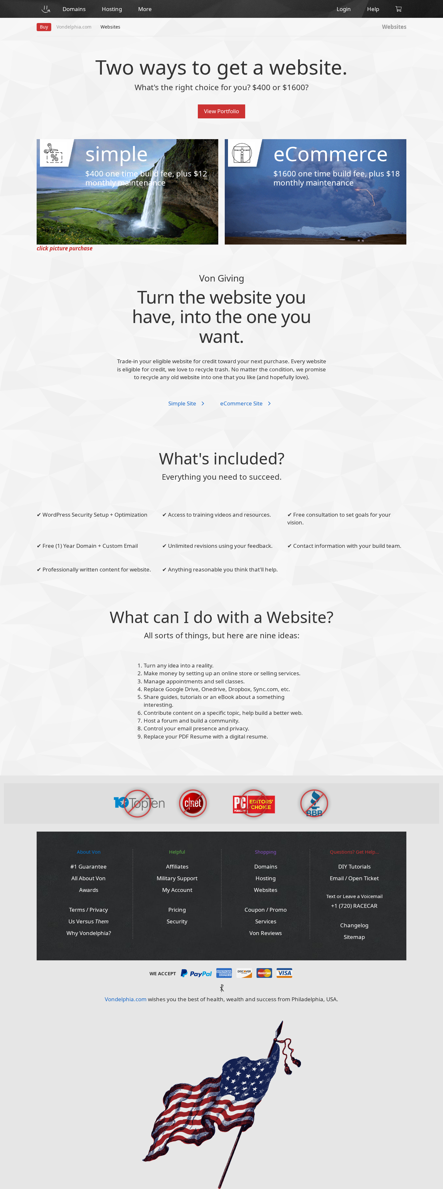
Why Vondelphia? (88, 933)
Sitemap (354, 937)
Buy (44, 27)
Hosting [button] (112, 9)
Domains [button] (74, 9)
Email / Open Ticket (354, 878)
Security (177, 921)
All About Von (88, 878)
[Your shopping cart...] (398, 9)
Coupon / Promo (266, 909)
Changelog (354, 925)
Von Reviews (265, 933)
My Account (177, 890)
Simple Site (183, 403)
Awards (88, 890)
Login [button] (344, 9)
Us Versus (88, 921)
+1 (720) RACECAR (354, 905)
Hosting (266, 878)
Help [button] (373, 9)
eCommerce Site (242, 403)
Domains (265, 866)
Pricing (177, 909)
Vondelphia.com (126, 999)
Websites (265, 890)
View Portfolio (221, 111)
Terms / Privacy (88, 909)
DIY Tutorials (354, 866)
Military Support (177, 878)
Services (265, 921)
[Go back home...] (45, 9)
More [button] (145, 9)
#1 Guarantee (88, 866)
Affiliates (177, 866)
